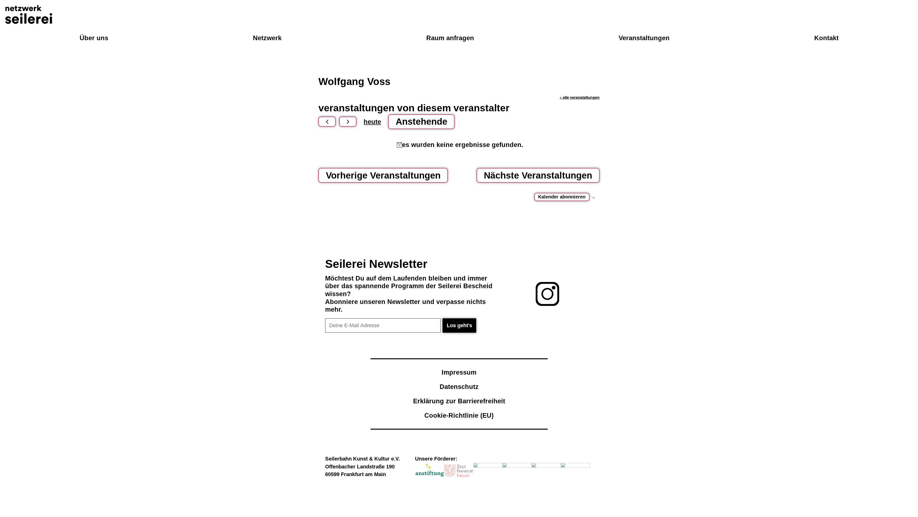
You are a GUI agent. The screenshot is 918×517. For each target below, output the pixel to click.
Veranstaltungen (644, 38)
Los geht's (459, 325)
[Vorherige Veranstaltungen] (327, 122)
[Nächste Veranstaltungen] (347, 122)
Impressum (459, 372)
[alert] (460, 145)
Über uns (94, 38)
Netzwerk (267, 38)
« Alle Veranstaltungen (580, 97)
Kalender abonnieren (561, 196)
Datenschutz (459, 386)
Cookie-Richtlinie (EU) (459, 415)
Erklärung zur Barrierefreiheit (459, 401)
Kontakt (826, 38)
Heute (372, 121)
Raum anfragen (450, 38)
